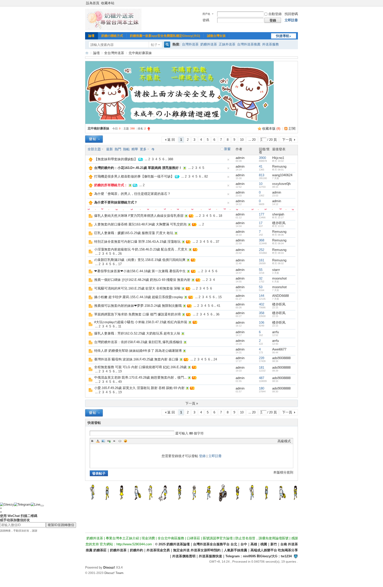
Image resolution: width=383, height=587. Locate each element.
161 (261, 260)
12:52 (275, 335)
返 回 (171, 139)
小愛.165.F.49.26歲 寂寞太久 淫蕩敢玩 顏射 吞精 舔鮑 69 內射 (139, 388)
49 (120, 382)
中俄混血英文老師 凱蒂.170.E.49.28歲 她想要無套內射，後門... (140, 377)
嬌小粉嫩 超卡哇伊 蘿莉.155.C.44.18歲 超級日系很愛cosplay (138, 297)
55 (260, 270)
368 (261, 240)
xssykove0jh (281, 184)
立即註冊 (291, 20)
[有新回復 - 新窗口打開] (90, 217)
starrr (276, 270)
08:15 (275, 187)
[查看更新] (152, 149)
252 (261, 250)
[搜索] (166, 44)
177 (261, 214)
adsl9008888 (281, 358)
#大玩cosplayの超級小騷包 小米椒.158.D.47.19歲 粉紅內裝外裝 (140, 322)
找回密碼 (291, 14)
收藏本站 (107, 3)
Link (109, 441)
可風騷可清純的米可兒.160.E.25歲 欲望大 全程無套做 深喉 (137, 288)
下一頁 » (191, 403)
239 (261, 358)
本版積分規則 (283, 472)
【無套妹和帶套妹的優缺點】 (115, 159)
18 (220, 215)
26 (120, 253)
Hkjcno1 (278, 158)
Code (120, 441)
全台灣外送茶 (114, 53)
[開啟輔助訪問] (297, 3)
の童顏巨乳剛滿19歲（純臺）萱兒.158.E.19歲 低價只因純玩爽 (140, 260)
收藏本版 (271, 128)
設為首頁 (92, 3)
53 (260, 287)
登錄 (202, 456)
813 (261, 175)
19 (120, 371)
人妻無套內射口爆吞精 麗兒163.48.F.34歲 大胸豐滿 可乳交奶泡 (140, 224)
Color (98, 441)
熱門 (118, 149)
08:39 (275, 361)
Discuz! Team (113, 573)
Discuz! (109, 567)
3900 (262, 158)
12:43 (275, 343)
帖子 (154, 45)
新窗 (227, 149)
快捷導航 (282, 36)
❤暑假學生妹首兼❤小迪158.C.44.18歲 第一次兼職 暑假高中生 (140, 271)
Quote (114, 441)
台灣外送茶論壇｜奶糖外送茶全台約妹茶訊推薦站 (87, 53)
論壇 (91, 35)
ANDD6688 (280, 295)
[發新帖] (94, 139)
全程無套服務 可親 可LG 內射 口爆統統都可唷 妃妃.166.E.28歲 (140, 367)
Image (103, 441)
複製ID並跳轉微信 (61, 525)
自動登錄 (275, 14)
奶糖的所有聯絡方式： (110, 185)
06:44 (275, 352)
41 (260, 166)
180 (261, 388)
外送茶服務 (270, 44)
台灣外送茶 (190, 44)
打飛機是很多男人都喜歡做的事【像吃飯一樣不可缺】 (134, 176)
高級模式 (284, 441)
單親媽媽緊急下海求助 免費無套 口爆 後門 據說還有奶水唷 (137, 314)
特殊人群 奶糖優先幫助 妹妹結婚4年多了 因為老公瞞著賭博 (138, 350)
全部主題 (94, 149)
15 (220, 297)
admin (240, 158)
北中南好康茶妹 (140, 53)
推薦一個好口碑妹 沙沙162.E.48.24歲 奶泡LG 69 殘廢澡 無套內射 (142, 280)
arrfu (275, 332)
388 (170, 159)
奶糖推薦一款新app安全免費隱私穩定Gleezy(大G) (165, 35)
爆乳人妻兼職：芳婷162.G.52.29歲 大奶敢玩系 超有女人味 (137, 333)
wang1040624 (282, 175)
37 (217, 241)
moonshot (279, 278)
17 (260, 223)
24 (215, 359)
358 (261, 313)
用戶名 (206, 14)
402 (261, 304)
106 (261, 322)
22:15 (275, 307)
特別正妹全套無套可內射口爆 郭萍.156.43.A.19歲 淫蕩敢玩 (137, 241)
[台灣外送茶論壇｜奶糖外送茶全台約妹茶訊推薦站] (113, 29)
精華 (134, 149)
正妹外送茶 (227, 44)
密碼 (206, 20)
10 (242, 139)
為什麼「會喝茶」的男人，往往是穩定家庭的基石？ (132, 194)
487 (261, 378)
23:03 (275, 195)
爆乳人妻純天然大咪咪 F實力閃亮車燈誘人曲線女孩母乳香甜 (139, 215)
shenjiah (278, 214)
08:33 (275, 381)
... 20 (252, 139)
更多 (143, 149)
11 (119, 326)
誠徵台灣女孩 (216, 35)
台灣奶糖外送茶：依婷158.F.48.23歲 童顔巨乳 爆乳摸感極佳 (138, 342)
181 (261, 367)
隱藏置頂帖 (228, 159)
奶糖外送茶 (208, 44)
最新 (109, 149)
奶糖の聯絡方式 (112, 35)
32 (260, 278)
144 (261, 295)
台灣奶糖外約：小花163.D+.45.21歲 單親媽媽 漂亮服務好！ (138, 168)
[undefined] (42, 505)
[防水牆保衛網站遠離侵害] (295, 556)
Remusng (279, 166)
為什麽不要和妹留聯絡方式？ (115, 202)
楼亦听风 (278, 223)
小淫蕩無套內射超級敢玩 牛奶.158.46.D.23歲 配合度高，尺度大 (141, 249)
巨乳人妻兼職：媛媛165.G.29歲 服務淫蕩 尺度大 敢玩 (133, 233)
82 (206, 176)
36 (217, 314)
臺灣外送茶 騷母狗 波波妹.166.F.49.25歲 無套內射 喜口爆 (136, 359)
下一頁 (287, 139)
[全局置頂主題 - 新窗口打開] (91, 160)
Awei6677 (279, 349)
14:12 (275, 204)
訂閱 (292, 128)
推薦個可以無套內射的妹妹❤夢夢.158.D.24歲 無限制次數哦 (138, 305)
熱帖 (126, 149)
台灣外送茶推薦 (248, 44)
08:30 (275, 391)
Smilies (125, 441)
